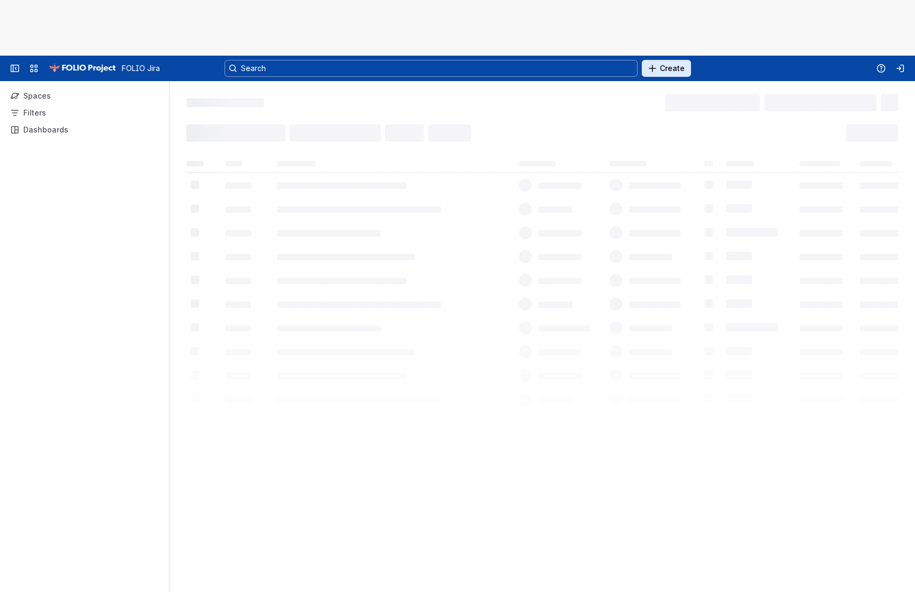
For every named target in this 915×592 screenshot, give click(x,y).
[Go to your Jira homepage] (82, 68)
